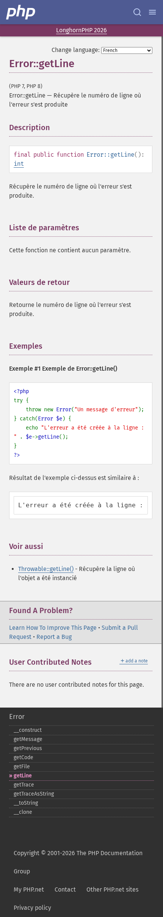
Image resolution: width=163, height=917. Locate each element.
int (19, 163)
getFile (22, 766)
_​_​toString (26, 803)
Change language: (76, 49)
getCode (23, 757)
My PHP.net (29, 889)
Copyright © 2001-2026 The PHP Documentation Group (78, 862)
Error (17, 717)
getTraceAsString (34, 794)
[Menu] (152, 12)
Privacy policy (32, 907)
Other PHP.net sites (112, 889)
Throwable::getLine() (46, 569)
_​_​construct (28, 730)
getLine (23, 775)
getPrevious (28, 748)
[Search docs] (137, 12)
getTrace (24, 785)
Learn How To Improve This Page (53, 627)
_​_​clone (23, 812)
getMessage (28, 739)
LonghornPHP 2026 (81, 30)
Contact (65, 889)
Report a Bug (54, 636)
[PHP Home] (21, 12)
